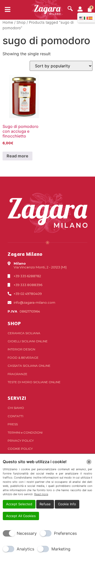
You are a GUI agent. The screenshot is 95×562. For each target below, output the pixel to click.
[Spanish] (90, 17)
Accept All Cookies (21, 516)
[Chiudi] (89, 462)
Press (13, 424)
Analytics (25, 548)
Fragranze (17, 374)
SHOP (14, 323)
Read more (17, 155)
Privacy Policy (21, 440)
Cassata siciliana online (29, 366)
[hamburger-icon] (5, 9)
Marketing (60, 548)
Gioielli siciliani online (28, 341)
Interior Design (21, 349)
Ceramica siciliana (24, 333)
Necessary (27, 533)
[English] (81, 17)
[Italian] (86, 17)
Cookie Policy (20, 449)
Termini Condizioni (25, 432)
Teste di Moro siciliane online (34, 382)
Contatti (15, 416)
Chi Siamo (16, 408)
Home (8, 22)
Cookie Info (67, 504)
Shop (21, 22)
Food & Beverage (23, 357)
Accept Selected (19, 504)
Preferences (65, 533)
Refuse (45, 504)
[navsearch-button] (70, 9)
